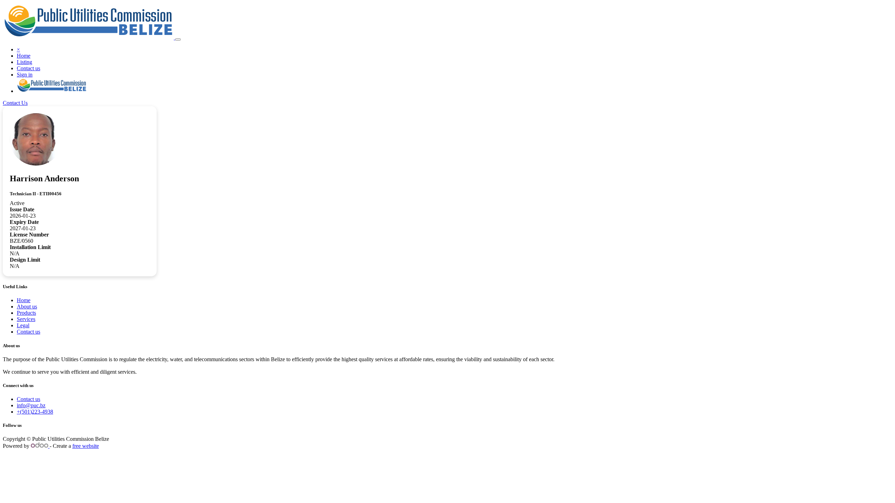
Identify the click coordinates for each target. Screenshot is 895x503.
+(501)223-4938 (35, 412)
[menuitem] (23, 56)
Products (26, 313)
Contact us (28, 332)
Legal (23, 325)
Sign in (25, 75)
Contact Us (15, 103)
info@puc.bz (31, 405)
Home (23, 300)
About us (27, 306)
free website (85, 446)
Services (26, 319)
